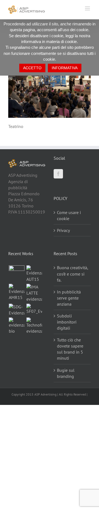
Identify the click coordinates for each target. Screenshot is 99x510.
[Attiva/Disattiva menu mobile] (88, 8)
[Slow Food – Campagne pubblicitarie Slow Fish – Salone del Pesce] (34, 309)
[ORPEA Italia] (16, 273)
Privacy (63, 230)
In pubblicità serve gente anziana (69, 298)
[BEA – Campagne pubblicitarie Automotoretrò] (34, 274)
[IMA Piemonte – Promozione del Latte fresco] (34, 293)
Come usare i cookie (69, 215)
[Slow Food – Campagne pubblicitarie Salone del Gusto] (16, 310)
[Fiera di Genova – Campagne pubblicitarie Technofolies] (34, 326)
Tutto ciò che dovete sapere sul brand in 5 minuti (70, 349)
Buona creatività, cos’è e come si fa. (72, 273)
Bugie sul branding (66, 373)
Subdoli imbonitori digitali (66, 322)
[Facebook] (58, 173)
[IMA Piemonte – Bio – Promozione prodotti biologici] (16, 326)
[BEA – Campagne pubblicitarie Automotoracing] (16, 292)
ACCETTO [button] (32, 68)
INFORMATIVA (65, 68)
